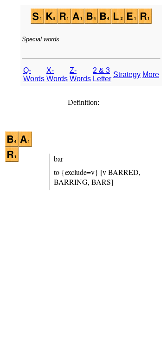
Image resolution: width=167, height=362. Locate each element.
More (150, 74)
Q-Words (34, 74)
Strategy (127, 74)
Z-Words (80, 74)
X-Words (57, 74)
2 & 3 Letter (102, 74)
